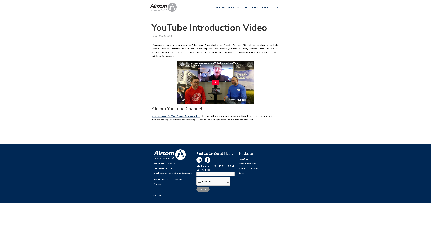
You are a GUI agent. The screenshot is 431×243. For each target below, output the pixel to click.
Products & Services (248, 168)
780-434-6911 (165, 168)
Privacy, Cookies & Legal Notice (168, 179)
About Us (220, 7)
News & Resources (247, 163)
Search (277, 7)
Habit (159, 195)
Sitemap (158, 184)
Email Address (203, 170)
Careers (254, 7)
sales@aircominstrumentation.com (176, 173)
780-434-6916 (168, 163)
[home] (163, 7)
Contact (266, 7)
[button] (237, 7)
